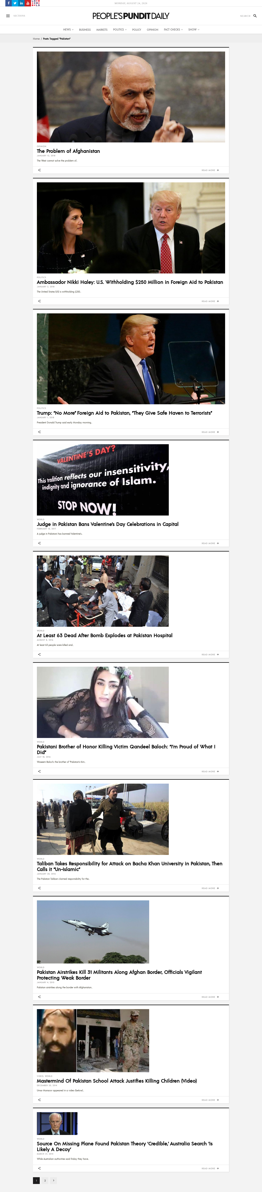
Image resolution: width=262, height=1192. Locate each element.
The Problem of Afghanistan (68, 151)
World (40, 519)
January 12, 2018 (46, 155)
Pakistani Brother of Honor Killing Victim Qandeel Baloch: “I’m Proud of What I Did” (126, 749)
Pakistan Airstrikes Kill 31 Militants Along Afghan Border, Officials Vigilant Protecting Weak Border (119, 975)
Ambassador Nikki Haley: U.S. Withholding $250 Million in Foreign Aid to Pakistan (130, 282)
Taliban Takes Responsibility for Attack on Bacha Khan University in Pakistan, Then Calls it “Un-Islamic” (129, 866)
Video (40, 1076)
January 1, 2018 (45, 417)
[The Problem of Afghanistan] (131, 97)
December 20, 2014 (47, 1085)
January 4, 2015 (45, 982)
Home (36, 38)
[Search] (253, 16)
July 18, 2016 (44, 757)
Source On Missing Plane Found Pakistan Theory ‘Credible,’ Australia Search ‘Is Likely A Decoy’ (125, 1146)
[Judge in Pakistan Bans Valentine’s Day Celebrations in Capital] (131, 480)
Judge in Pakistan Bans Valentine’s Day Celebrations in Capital (108, 524)
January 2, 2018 (46, 286)
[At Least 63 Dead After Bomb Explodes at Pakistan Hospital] (131, 591)
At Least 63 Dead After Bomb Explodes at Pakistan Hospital (105, 635)
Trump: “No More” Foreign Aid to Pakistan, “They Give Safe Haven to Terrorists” (124, 412)
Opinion (41, 146)
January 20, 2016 (46, 874)
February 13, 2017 (46, 528)
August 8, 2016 (45, 640)
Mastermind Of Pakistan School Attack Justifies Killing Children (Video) (117, 1080)
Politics (41, 277)
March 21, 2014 (45, 1154)
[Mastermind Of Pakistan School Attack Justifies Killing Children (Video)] (131, 1040)
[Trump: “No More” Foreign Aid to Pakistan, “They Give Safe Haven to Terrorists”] (131, 358)
